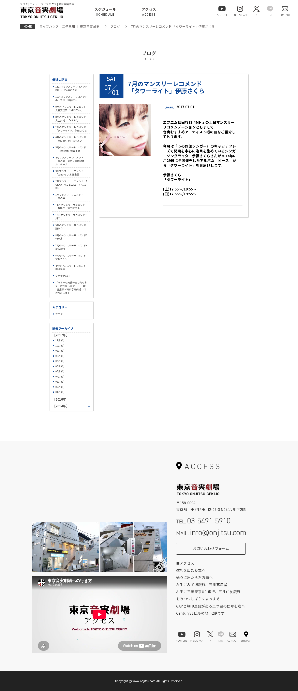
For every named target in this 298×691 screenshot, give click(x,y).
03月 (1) (59, 381)
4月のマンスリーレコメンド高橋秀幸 (70, 267)
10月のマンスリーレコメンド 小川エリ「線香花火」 (71, 98)
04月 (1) (59, 376)
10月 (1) (59, 345)
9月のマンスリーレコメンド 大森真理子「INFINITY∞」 (70, 108)
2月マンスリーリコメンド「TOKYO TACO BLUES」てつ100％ (71, 184)
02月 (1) (59, 386)
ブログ (115, 26)
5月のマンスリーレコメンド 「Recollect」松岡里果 (70, 148)
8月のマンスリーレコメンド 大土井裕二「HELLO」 (70, 118)
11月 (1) (59, 340)
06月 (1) (59, 366)
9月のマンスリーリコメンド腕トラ (70, 226)
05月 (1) (59, 371)
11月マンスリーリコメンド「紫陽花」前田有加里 (70, 206)
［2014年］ (60, 406)
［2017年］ (71, 335)
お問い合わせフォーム (211, 548)
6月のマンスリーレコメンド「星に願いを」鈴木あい (70, 138)
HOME (28, 26)
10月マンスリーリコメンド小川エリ (71, 216)
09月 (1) (59, 350)
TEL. (203, 521)
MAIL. (211, 532)
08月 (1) (59, 355)
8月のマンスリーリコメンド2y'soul (71, 236)
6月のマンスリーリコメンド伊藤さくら (70, 257)
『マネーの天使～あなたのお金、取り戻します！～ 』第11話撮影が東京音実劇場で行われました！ (71, 287)
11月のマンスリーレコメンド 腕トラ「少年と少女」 (71, 88)
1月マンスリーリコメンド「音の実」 (69, 196)
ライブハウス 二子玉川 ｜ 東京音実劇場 (69, 26)
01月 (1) (59, 392)
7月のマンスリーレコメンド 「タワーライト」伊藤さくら (71, 128)
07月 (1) (59, 361)
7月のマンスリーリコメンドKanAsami (71, 247)
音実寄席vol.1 (63, 275)
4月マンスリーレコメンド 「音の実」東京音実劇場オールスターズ (71, 161)
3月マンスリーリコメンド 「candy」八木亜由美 (69, 172)
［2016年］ (60, 399)
